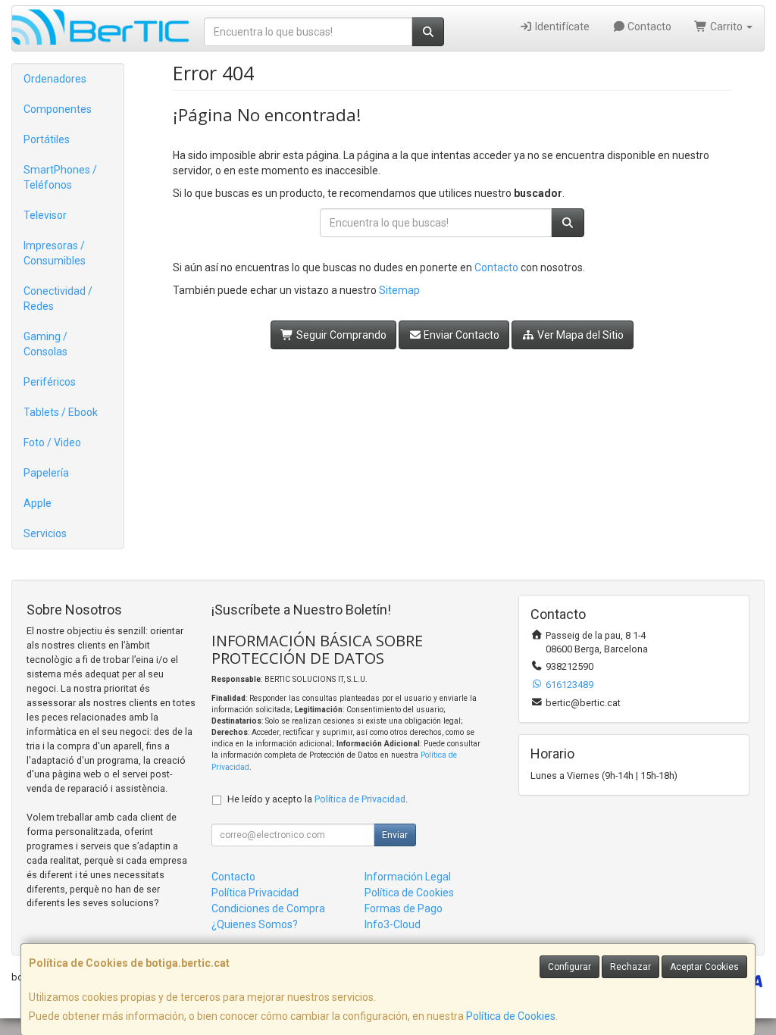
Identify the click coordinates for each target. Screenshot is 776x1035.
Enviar (395, 835)
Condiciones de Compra (268, 908)
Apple (37, 503)
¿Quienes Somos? (254, 924)
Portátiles (46, 139)
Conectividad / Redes (57, 298)
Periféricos (49, 382)
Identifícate (561, 26)
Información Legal (408, 877)
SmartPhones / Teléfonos (60, 177)
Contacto (648, 26)
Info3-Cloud (393, 924)
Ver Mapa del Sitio (579, 335)
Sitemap (399, 290)
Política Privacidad (255, 892)
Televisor (45, 215)
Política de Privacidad (359, 799)
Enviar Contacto (460, 335)
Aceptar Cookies (704, 967)
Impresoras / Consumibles (54, 253)
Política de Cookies (510, 1016)
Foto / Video (52, 442)
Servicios (45, 533)
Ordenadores (54, 79)
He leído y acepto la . (317, 799)
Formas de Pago (404, 908)
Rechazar (630, 967)
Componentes (57, 109)
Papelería (46, 473)
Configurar (569, 967)
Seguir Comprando (340, 335)
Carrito (726, 26)
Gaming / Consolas (45, 344)
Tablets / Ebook (60, 412)
